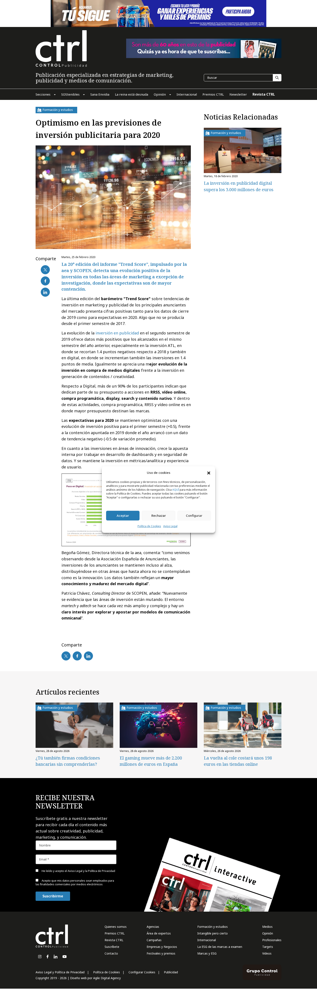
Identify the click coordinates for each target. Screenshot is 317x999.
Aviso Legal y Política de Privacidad (60, 972)
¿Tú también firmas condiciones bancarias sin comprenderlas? (68, 761)
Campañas (154, 940)
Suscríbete (112, 947)
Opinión (267, 933)
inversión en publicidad (117, 333)
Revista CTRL (114, 940)
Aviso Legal (170, 526)
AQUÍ (175, 490)
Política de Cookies (149, 526)
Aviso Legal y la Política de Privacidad (91, 871)
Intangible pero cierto (212, 933)
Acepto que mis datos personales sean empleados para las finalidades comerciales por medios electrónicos (75, 882)
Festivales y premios (161, 953)
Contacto (111, 953)
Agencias (153, 927)
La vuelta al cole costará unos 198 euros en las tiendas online (238, 761)
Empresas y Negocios (162, 947)
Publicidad (171, 972)
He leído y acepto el (78, 871)
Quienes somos (116, 927)
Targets (267, 947)
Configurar (194, 516)
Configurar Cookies (142, 972)
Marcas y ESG (207, 953)
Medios (267, 927)
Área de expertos (159, 933)
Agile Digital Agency (107, 978)
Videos (266, 953)
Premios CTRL (115, 933)
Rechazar (158, 516)
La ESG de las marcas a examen (219, 947)
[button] (209, 473)
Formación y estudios (212, 927)
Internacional (206, 940)
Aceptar (123, 516)
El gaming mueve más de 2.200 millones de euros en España (151, 761)
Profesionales (271, 940)
